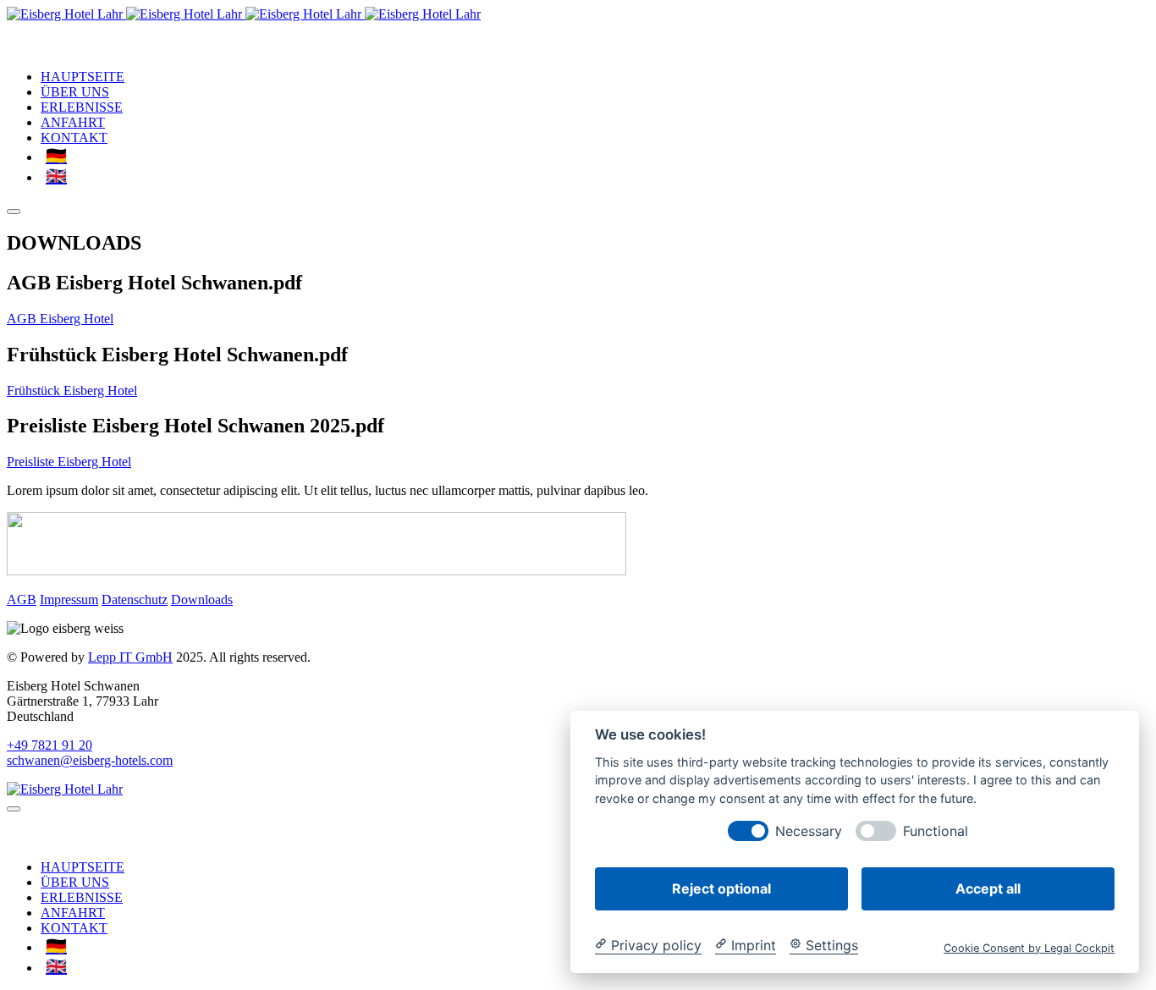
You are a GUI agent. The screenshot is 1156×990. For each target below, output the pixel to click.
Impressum (69, 599)
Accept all (988, 887)
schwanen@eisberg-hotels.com (90, 760)
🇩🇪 (56, 155)
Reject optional (721, 887)
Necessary (808, 830)
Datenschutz (135, 599)
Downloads (202, 599)
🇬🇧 (56, 176)
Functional (935, 830)
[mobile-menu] (13, 211)
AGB (21, 599)
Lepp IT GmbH (130, 657)
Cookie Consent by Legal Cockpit (1029, 947)
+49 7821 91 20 (49, 745)
